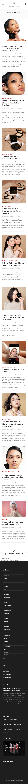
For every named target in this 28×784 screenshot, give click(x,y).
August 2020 (6, 613)
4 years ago (7, 752)
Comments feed (7, 674)
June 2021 (6, 586)
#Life (5, 726)
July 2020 (6, 616)
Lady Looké (7, 646)
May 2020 (6, 621)
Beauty (4, 43)
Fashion (4, 260)
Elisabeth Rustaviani (6, 527)
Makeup (9, 43)
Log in (4, 669)
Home (9, 15)
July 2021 (6, 583)
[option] (14, 748)
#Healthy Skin (13, 719)
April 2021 (6, 591)
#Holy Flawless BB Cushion (10, 722)
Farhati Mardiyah (5, 53)
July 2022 (6, 578)
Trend (17, 260)
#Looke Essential (13, 726)
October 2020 (7, 607)
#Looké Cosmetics (8, 729)
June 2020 (6, 618)
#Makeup (6, 731)
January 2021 (7, 599)
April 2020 (6, 624)
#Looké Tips (17, 729)
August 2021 (6, 581)
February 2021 (7, 597)
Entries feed (6, 671)
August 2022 (6, 575)
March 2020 (6, 626)
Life (3, 154)
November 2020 (7, 605)
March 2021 (6, 594)
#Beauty (5, 719)
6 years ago (11, 53)
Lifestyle (9, 154)
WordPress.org (7, 677)
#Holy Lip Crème (7, 724)
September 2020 (7, 610)
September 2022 (7, 573)
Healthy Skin (11, 471)
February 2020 (7, 629)
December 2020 (7, 602)
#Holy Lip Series (17, 724)
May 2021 (6, 589)
